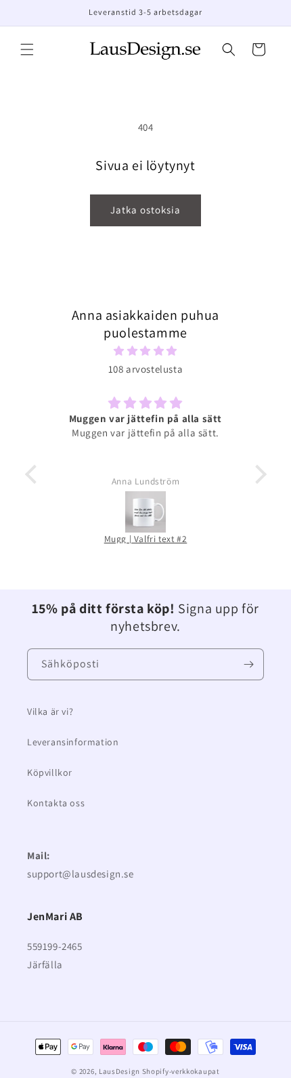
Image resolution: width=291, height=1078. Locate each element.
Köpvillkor (49, 772)
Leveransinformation (72, 742)
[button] (27, 49)
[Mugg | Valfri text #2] (146, 512)
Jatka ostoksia (145, 209)
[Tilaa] (248, 664)
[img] (146, 350)
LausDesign (119, 1071)
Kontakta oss (56, 803)
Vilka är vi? (50, 711)
